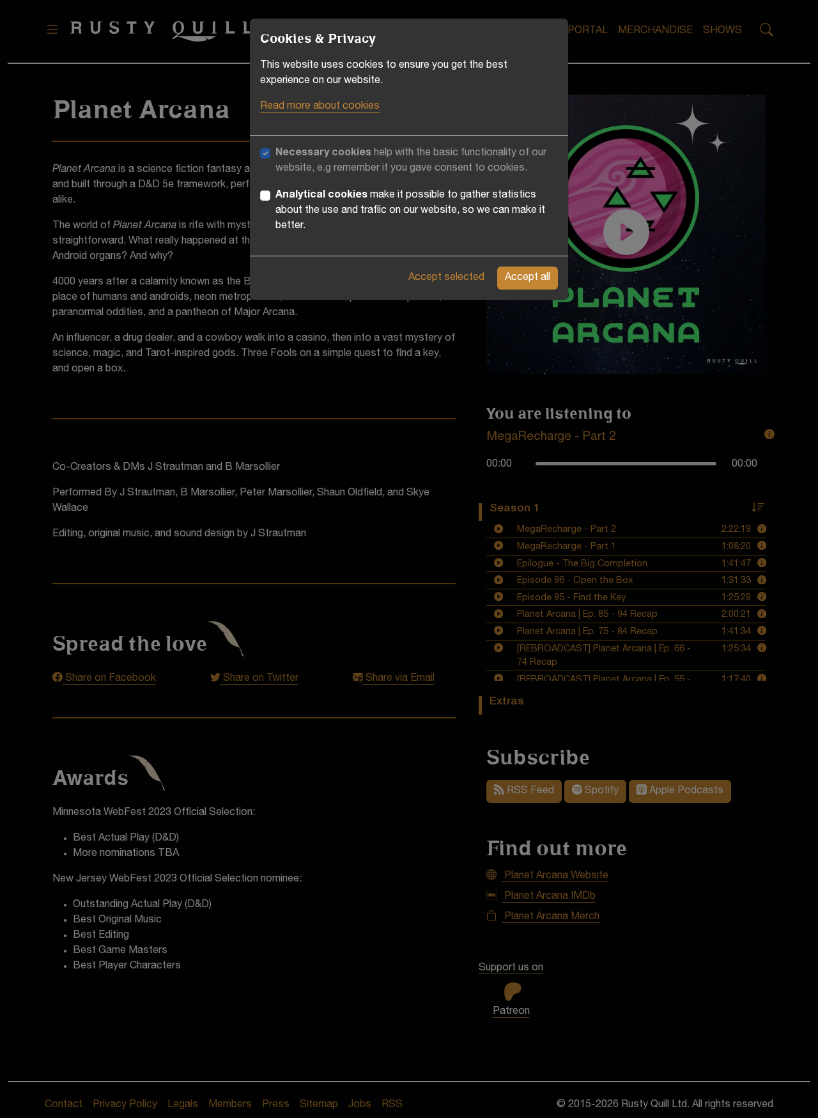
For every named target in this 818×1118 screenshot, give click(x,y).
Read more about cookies (320, 107)
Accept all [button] (527, 278)
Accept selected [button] (446, 278)
